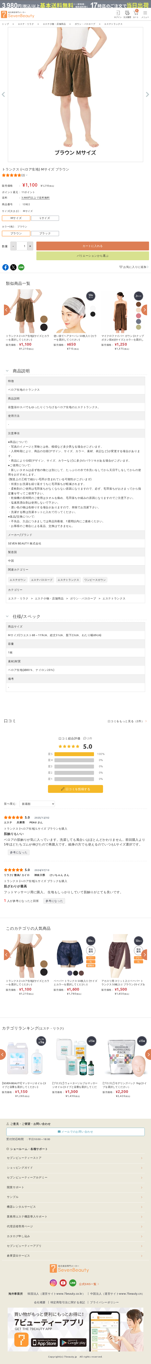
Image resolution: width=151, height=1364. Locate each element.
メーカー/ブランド (20, 534)
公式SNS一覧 (88, 1284)
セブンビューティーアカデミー (27, 1177)
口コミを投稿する (78, 789)
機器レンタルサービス (21, 1206)
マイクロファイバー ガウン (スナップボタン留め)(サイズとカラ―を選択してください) (122, 339)
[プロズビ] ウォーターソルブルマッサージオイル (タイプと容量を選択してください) (75, 1087)
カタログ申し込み (18, 1236)
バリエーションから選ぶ (93, 255)
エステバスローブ (42, 579)
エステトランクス (68, 579)
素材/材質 (14, 661)
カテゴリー (15, 589)
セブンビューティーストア (24, 1157)
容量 (11, 643)
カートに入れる (93, 245)
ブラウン (16, 233)
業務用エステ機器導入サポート (27, 1216)
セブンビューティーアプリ (24, 1245)
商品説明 (14, 398)
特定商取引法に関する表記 (68, 1302)
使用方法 (14, 415)
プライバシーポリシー (104, 1302)
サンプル (12, 1196)
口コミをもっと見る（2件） (126, 721)
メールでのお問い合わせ (77, 1131)
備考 (11, 678)
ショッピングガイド (20, 1167)
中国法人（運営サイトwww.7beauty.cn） (117, 1293)
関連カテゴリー (18, 569)
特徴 (11, 381)
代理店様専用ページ (20, 1226)
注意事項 (14, 433)
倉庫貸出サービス (18, 1255)
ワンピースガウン (95, 579)
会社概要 (40, 1302)
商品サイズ (15, 626)
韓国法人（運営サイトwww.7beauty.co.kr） (56, 1293)
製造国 (12, 552)
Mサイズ (16, 218)
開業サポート (15, 1187)
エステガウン (18, 579)
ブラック (45, 233)
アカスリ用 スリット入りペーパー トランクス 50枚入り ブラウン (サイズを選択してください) (123, 984)
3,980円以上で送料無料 (35, 197)
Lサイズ (45, 218)
